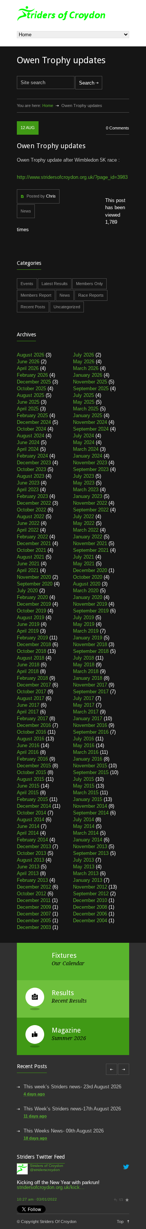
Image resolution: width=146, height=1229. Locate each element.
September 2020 (34, 584)
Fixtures (64, 955)
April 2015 (28, 792)
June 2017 (28, 705)
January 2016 (87, 759)
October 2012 (31, 893)
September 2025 (91, 388)
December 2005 (34, 920)
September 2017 (91, 691)
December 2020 (90, 570)
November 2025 (90, 382)
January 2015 (87, 799)
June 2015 (28, 786)
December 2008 (90, 907)
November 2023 (90, 462)
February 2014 (32, 840)
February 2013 (32, 880)
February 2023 (32, 496)
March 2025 (85, 409)
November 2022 (90, 503)
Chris (51, 196)
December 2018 (34, 644)
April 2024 (28, 449)
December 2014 (34, 806)
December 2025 (34, 382)
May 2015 (83, 786)
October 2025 (31, 388)
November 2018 (90, 644)
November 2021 (90, 543)
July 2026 (83, 355)
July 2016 (83, 739)
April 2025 (28, 409)
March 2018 (85, 671)
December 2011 (34, 900)
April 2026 (28, 368)
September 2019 (91, 611)
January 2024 (87, 456)
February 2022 (32, 536)
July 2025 (83, 395)
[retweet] (121, 1199)
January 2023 (87, 496)
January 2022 (87, 536)
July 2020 (27, 590)
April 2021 (28, 570)
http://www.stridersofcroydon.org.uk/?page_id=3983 (72, 177)
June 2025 (28, 402)
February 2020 (32, 597)
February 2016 (32, 759)
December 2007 (34, 914)
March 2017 (85, 712)
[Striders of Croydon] (22, 1173)
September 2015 (91, 772)
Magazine (66, 1030)
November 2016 (90, 725)
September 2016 (91, 732)
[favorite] (127, 1199)
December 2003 (34, 927)
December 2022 (34, 503)
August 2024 (30, 435)
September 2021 (91, 550)
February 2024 (32, 456)
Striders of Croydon (46, 1166)
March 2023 (85, 489)
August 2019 (30, 617)
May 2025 (83, 402)
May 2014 (83, 826)
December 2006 (90, 914)
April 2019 (28, 631)
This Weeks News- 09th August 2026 (64, 1131)
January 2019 (87, 638)
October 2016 (31, 732)
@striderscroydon (45, 1170)
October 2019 (31, 611)
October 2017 (31, 691)
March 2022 (85, 530)
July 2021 (83, 557)
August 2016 (30, 739)
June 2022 (28, 523)
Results (63, 993)
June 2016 (28, 745)
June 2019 (28, 624)
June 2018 (28, 664)
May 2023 (83, 483)
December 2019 (34, 604)
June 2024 (28, 442)
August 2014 (30, 819)
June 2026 (28, 361)
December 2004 (90, 920)
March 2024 (85, 449)
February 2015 (32, 799)
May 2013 (83, 866)
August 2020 (86, 584)
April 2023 (28, 489)
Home (47, 105)
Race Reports (91, 295)
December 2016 (34, 725)
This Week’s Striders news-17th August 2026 (72, 1109)
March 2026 (85, 368)
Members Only (89, 283)
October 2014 (31, 813)
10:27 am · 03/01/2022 (37, 1199)
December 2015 (34, 765)
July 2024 (83, 435)
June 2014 (28, 826)
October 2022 (31, 510)
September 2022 (91, 510)
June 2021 (28, 563)
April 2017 (28, 712)
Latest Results (55, 283)
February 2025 (32, 415)
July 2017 (83, 698)
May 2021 (83, 563)
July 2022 (83, 516)
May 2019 (83, 624)
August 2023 (30, 476)
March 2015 (85, 792)
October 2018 (31, 651)
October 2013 (31, 853)
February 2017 (32, 718)
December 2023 (34, 462)
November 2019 (90, 604)
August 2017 (30, 698)
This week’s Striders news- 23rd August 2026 (72, 1086)
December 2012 (34, 887)
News (26, 211)
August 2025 (30, 395)
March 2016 (85, 752)
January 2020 (87, 597)
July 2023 (83, 476)
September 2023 (91, 469)
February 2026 (32, 375)
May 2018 (83, 664)
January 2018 (87, 678)
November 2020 (34, 577)
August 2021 (30, 557)
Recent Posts (33, 307)
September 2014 (91, 813)
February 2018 (32, 678)
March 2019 (85, 631)
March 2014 (85, 833)
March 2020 (85, 590)
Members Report (36, 295)
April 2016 (28, 752)
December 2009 (34, 907)
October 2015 (31, 772)
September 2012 (91, 893)
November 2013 (90, 846)
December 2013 (34, 846)
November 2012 (90, 887)
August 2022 (30, 516)
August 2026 (30, 355)
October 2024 (31, 429)
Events (27, 283)
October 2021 (31, 550)
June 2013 (28, 866)
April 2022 (28, 530)
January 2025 (87, 415)
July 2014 (83, 819)
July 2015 (83, 779)
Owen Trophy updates (51, 146)
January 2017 (87, 718)
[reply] (115, 1199)
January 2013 (87, 880)
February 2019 (32, 638)
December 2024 (34, 422)
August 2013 (30, 860)
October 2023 (31, 469)
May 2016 (83, 745)
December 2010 (90, 900)
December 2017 (34, 685)
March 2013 (85, 873)
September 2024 (91, 429)
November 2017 (90, 685)
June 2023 (28, 483)
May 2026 (83, 361)
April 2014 (28, 833)
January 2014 (87, 840)
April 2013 (28, 873)
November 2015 (90, 765)
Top (120, 1221)
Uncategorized (67, 307)
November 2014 (90, 806)
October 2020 (87, 577)
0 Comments (117, 128)
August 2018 (30, 658)
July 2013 (83, 860)
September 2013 (91, 853)
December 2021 (34, 543)
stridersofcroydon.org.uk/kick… (51, 1187)
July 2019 (83, 617)
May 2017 (83, 705)
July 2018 (83, 658)
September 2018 (91, 651)
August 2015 (30, 779)
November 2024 (90, 422)
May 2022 (83, 523)
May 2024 (83, 442)
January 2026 (87, 375)
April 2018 (28, 671)
